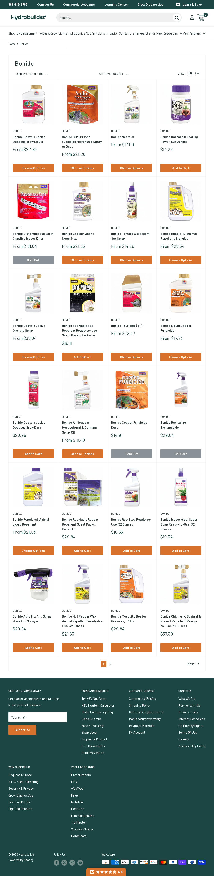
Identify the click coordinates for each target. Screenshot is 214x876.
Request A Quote (20, 775)
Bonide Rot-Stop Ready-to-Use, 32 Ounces (131, 522)
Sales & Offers (91, 719)
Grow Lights (58, 33)
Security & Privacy (21, 788)
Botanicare (79, 836)
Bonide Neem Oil (123, 137)
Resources (170, 33)
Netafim (77, 802)
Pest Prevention (93, 753)
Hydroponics (76, 33)
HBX (74, 782)
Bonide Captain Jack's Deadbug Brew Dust (29, 425)
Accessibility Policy (192, 746)
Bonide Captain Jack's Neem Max (78, 236)
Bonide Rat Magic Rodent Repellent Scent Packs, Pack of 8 (80, 524)
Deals (46, 33)
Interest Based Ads (191, 719)
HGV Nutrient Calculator (98, 705)
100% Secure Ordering (23, 782)
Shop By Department (22, 33)
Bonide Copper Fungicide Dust (129, 425)
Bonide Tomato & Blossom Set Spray (130, 236)
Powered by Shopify (20, 860)
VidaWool (77, 788)
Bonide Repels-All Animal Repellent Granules (178, 236)
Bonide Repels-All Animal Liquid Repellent (31, 522)
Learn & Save (192, 4)
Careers (183, 739)
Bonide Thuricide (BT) (126, 325)
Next (191, 664)
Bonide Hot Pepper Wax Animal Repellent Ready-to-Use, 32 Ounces (82, 621)
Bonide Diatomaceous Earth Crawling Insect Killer (33, 236)
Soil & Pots (126, 33)
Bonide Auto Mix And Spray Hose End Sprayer (32, 618)
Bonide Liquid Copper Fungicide (175, 328)
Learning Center (116, 4)
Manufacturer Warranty (145, 719)
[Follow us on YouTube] (80, 863)
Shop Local (89, 732)
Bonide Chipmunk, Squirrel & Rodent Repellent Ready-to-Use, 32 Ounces (180, 621)
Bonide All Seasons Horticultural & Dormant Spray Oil (79, 427)
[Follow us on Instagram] (72, 863)
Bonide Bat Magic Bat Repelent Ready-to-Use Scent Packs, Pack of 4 (79, 330)
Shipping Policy (139, 705)
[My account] (192, 17)
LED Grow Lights (93, 746)
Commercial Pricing (142, 698)
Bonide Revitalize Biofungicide (173, 425)
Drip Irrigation (108, 33)
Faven (75, 795)
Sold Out (33, 260)
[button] (106, 872)
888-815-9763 (18, 4)
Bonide (17, 131)
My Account (137, 732)
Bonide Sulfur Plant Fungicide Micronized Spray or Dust (82, 141)
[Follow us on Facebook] (56, 863)
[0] (201, 17)
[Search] (177, 18)
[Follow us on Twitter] (64, 863)
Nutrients (92, 33)
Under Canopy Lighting (97, 712)
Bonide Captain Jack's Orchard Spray (29, 328)
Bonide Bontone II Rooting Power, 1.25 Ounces (179, 139)
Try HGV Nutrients (94, 698)
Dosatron (77, 809)
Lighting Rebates (20, 809)
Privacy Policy (188, 712)
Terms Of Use (187, 732)
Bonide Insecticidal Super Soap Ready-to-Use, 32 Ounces (178, 524)
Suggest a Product (94, 739)
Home (12, 44)
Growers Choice (82, 829)
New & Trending (92, 726)
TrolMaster (78, 822)
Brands (151, 33)
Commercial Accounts (79, 4)
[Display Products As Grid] (190, 73)
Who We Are (186, 698)
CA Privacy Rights (190, 726)
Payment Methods (141, 726)
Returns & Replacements (146, 712)
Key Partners (192, 33)
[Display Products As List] (197, 73)
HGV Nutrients (81, 775)
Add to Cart (180, 168)
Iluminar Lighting (82, 815)
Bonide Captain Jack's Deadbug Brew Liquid (29, 139)
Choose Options (33, 168)
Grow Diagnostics (150, 4)
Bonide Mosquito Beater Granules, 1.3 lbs (128, 618)
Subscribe (22, 730)
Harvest (140, 33)
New (159, 33)
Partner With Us (189, 705)
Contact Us (45, 4)
